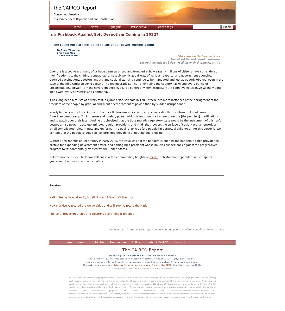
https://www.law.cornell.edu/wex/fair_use (188, 293)
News (94, 26)
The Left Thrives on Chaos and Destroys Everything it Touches (91, 213)
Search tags (164, 26)
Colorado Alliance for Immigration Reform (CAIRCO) (142, 265)
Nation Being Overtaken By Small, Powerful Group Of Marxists (91, 197)
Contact (179, 242)
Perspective (139, 26)
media (153, 157)
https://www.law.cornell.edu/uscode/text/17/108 (91, 293)
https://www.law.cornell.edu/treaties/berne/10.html (139, 293)
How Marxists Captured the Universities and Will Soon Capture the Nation (99, 205)
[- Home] (142, 12)
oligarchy (202, 59)
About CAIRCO (158, 242)
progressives (214, 59)
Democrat (191, 59)
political (181, 59)
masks (98, 79)
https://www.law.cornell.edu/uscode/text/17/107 (193, 290)
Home (77, 26)
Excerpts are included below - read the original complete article (180, 62)
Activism (137, 242)
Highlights (114, 26)
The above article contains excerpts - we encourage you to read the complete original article (165, 229)
